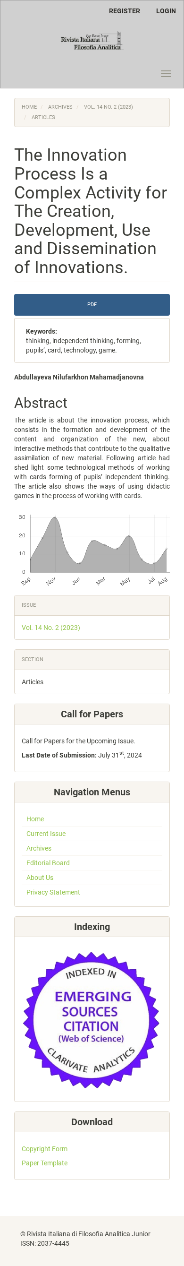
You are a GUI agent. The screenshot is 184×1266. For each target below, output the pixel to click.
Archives (60, 107)
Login (166, 11)
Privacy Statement (53, 892)
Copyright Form (44, 1149)
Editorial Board (48, 863)
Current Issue (46, 833)
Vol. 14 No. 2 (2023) (108, 107)
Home (29, 107)
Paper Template (44, 1163)
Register (124, 11)
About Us (39, 877)
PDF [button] (92, 304)
